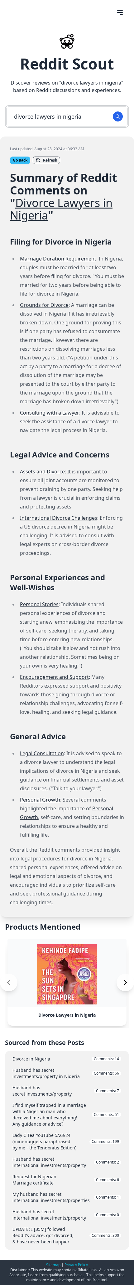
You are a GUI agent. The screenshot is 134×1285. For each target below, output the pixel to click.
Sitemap (53, 1264)
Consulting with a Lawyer (49, 412)
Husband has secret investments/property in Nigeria (65, 1073)
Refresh (50, 160)
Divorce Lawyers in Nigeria (61, 209)
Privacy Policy (76, 1264)
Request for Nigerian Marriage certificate (65, 1180)
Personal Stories (39, 604)
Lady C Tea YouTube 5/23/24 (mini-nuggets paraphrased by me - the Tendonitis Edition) (65, 1141)
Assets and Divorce (42, 471)
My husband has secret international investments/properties (65, 1197)
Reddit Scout (67, 64)
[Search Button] (118, 116)
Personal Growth (40, 799)
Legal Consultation (42, 753)
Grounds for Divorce (44, 305)
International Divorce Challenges (58, 517)
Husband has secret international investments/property (65, 1162)
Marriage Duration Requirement (58, 258)
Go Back (20, 160)
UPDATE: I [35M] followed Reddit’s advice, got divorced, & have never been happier (65, 1235)
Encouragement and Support (54, 676)
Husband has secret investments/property (65, 1091)
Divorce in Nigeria (65, 1059)
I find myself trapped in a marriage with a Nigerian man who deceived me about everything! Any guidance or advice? (65, 1114)
